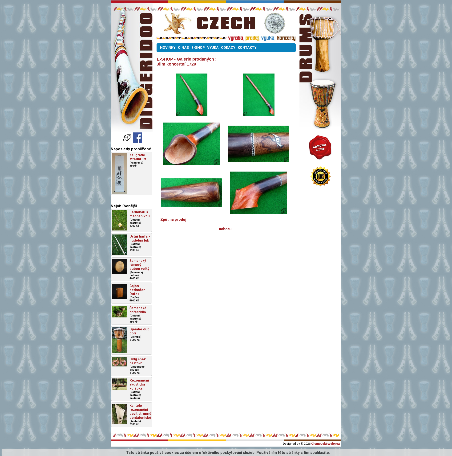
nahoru (225, 229)
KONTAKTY (247, 47)
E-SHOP (198, 47)
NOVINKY (168, 47)
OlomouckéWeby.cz (325, 443)
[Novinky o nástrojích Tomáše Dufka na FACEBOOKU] (127, 142)
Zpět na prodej (173, 219)
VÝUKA (213, 47)
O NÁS (183, 47)
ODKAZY (228, 47)
